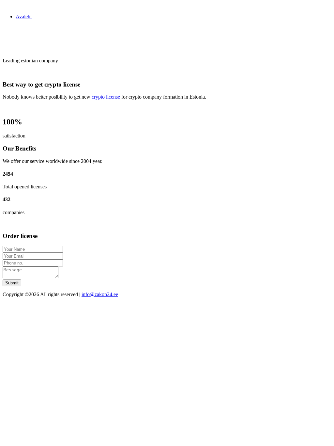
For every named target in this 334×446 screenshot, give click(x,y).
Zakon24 (12, 5)
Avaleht (24, 16)
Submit (12, 282)
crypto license (106, 97)
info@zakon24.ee (100, 294)
